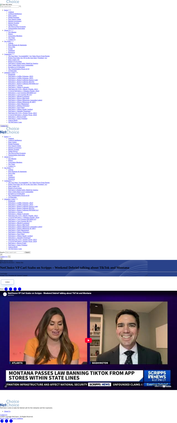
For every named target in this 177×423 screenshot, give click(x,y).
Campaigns (8, 54)
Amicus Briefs (13, 120)
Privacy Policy (4, 418)
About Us (7, 30)
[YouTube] (11, 421)
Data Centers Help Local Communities (20, 65)
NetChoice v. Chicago (15, 85)
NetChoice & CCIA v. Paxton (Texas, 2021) (22, 113)
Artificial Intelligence (15, 14)
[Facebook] (7, 421)
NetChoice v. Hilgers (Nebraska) (18, 106)
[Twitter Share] (6, 289)
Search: (2, 252)
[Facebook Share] (11, 289)
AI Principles (12, 71)
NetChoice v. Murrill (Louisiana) (18, 96)
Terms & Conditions (16, 418)
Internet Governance (14, 21)
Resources (11, 52)
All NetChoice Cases (15, 122)
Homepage (11, 74)
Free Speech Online (14, 19)
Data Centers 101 (13, 60)
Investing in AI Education (16, 67)
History (10, 34)
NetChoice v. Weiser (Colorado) (18, 87)
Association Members (15, 36)
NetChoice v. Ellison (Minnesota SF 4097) (22, 102)
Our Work (7, 41)
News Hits (11, 47)
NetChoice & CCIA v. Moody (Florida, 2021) (23, 89)
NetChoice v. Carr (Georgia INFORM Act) (22, 93)
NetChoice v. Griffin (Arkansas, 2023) (20, 76)
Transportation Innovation (16, 28)
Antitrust (11, 12)
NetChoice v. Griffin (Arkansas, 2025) (20, 78)
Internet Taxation (13, 23)
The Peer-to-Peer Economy (17, 26)
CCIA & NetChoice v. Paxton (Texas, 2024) (22, 115)
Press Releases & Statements (17, 45)
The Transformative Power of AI (18, 69)
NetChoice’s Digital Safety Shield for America (23, 63)
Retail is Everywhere (15, 61)
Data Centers (12, 15)
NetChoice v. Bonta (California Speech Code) (23, 80)
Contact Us (11, 39)
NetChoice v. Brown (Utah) (17, 117)
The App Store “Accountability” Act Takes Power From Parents (29, 56)
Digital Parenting (13, 17)
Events (10, 49)
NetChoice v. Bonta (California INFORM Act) (23, 83)
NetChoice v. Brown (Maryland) (18, 98)
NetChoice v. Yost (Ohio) (16, 107)
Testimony (11, 50)
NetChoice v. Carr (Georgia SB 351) (20, 94)
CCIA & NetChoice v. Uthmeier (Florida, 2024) (23, 91)
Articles (10, 43)
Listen (7, 282)
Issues (6, 10)
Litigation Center (9, 72)
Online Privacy (13, 25)
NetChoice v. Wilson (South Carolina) (20, 109)
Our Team (11, 38)
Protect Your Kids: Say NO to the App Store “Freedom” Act (27, 58)
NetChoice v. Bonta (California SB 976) (21, 82)
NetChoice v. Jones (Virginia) (17, 118)
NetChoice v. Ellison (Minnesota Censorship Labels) (25, 100)
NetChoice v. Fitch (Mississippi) (18, 104)
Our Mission (12, 32)
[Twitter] (2, 421)
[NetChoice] (88, 2)
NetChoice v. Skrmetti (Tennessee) (19, 111)
